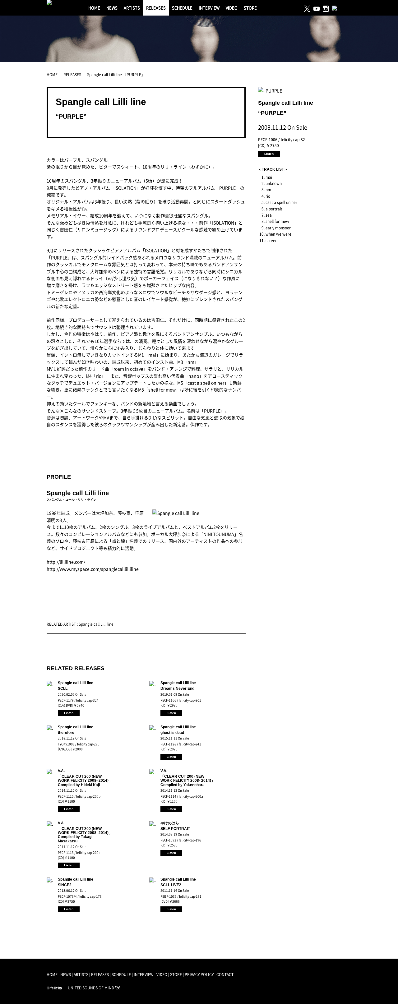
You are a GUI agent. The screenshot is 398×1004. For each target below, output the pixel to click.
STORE (250, 8)
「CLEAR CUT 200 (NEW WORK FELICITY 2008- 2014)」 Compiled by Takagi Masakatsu (85, 835)
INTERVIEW (209, 8)
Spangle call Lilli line (101, 102)
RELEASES (156, 8)
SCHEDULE (182, 8)
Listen (68, 713)
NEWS (112, 8)
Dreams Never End (177, 688)
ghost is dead (172, 732)
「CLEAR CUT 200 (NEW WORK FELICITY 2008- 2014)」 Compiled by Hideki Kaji (85, 780)
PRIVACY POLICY (199, 974)
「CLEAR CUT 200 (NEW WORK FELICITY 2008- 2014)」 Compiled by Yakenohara (187, 780)
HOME (94, 8)
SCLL (62, 688)
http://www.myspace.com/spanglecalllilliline (93, 569)
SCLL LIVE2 (170, 885)
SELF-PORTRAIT (175, 829)
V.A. (61, 771)
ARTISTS (132, 8)
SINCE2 (65, 885)
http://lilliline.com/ (66, 562)
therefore (66, 732)
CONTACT (225, 974)
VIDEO (232, 8)
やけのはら (169, 823)
